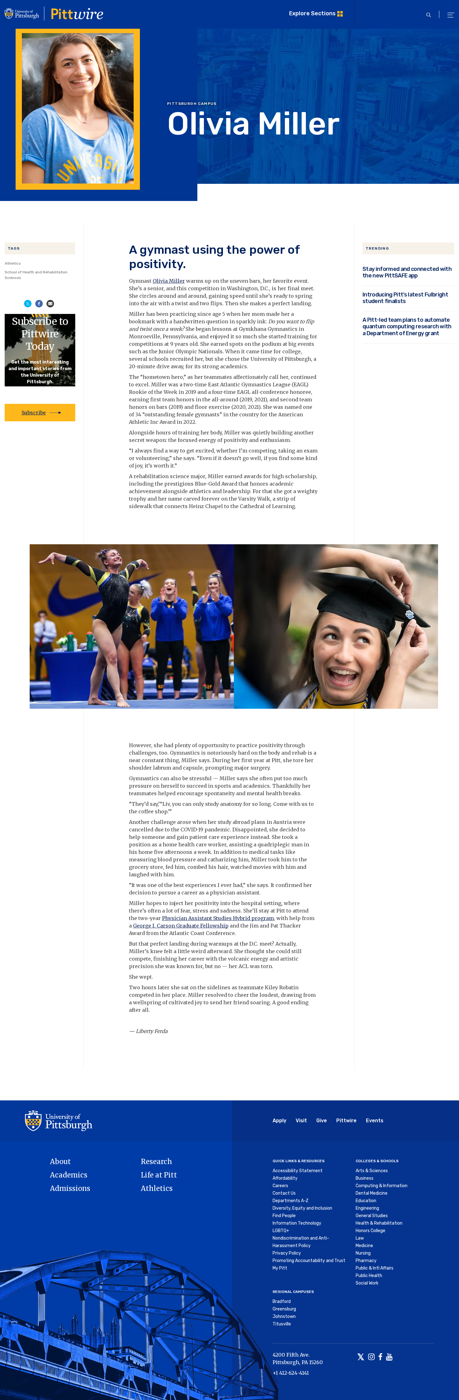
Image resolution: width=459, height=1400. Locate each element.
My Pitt (280, 1268)
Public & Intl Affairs (374, 1268)
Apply (279, 1120)
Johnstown (284, 1316)
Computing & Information (381, 1185)
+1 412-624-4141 (291, 1373)
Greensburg (284, 1309)
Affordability (285, 1178)
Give (321, 1120)
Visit (301, 1120)
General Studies (372, 1215)
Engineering (367, 1208)
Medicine (364, 1245)
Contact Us (284, 1193)
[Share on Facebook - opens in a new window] (39, 303)
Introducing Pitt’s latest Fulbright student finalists (405, 297)
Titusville (282, 1324)
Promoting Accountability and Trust (309, 1260)
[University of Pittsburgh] (58, 1120)
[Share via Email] (50, 303)
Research (156, 1161)
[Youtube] (389, 1357)
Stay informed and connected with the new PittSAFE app (407, 272)
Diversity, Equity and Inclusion (302, 1208)
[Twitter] (360, 1357)
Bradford (282, 1301)
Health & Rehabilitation (379, 1223)
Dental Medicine (371, 1193)
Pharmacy (366, 1260)
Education (366, 1200)
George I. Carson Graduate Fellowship (181, 926)
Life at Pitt (159, 1175)
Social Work (367, 1283)
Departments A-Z (290, 1200)
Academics (68, 1175)
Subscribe (34, 412)
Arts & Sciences (372, 1170)
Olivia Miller (169, 281)
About (60, 1161)
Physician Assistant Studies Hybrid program (218, 918)
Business (364, 1178)
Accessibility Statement (298, 1170)
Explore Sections (312, 13)
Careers (280, 1185)
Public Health (369, 1275)
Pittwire (346, 1120)
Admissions (70, 1188)
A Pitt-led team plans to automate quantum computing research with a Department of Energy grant (407, 326)
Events (374, 1120)
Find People (284, 1215)
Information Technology (297, 1223)
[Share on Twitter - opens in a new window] (28, 303)
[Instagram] (371, 1357)
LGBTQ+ (281, 1230)
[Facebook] (380, 1357)
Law (360, 1238)
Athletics (13, 263)
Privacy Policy (287, 1253)
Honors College (370, 1230)
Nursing (363, 1253)
